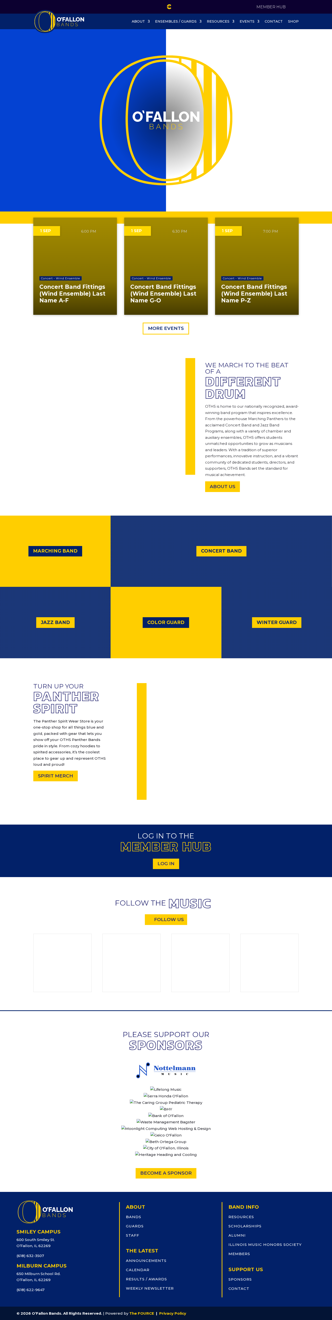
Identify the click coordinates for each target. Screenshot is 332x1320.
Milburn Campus (42, 1266)
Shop (293, 22)
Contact (274, 22)
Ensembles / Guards (176, 22)
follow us (169, 919)
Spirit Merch (55, 776)
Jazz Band (55, 622)
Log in (166, 863)
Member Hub (271, 7)
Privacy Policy (172, 1313)
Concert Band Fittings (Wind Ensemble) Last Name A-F (72, 293)
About (138, 22)
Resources (218, 22)
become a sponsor (166, 1173)
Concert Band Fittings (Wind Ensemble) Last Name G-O (163, 293)
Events (247, 22)
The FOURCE (141, 1313)
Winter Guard (277, 622)
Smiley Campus (39, 1232)
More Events (166, 328)
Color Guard (165, 622)
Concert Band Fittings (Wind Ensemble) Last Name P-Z (254, 293)
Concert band (221, 551)
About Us (222, 486)
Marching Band (55, 551)
